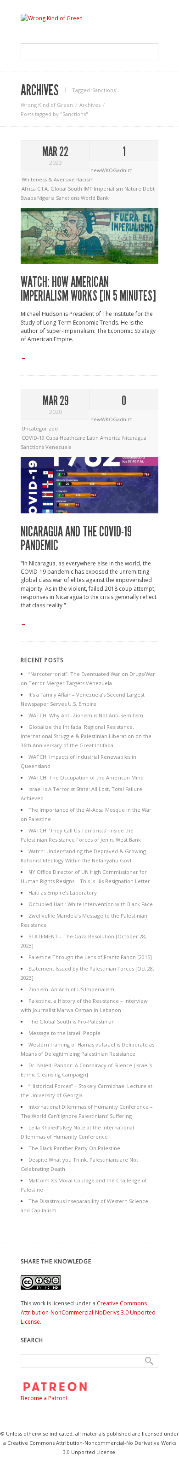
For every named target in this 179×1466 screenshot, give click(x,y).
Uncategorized (40, 428)
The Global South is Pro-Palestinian (71, 1021)
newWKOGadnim (111, 170)
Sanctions (68, 197)
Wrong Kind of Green (47, 104)
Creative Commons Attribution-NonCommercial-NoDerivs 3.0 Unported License (88, 1312)
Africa (29, 188)
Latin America (104, 437)
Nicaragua (134, 437)
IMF (89, 188)
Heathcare (73, 437)
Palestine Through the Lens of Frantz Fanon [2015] (90, 957)
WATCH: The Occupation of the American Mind (86, 777)
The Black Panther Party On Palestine (74, 1148)
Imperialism (109, 188)
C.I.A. (43, 188)
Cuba (53, 437)
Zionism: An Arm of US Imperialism (71, 989)
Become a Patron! (44, 1398)
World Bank (95, 197)
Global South (67, 188)
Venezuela (58, 446)
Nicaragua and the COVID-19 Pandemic (76, 539)
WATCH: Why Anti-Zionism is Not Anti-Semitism (85, 715)
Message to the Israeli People (64, 1033)
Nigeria (46, 197)
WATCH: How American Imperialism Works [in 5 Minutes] (88, 289)
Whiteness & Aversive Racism (58, 179)
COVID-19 (34, 437)
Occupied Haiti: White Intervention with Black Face (90, 904)
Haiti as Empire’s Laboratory (62, 892)
